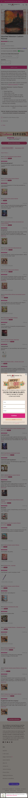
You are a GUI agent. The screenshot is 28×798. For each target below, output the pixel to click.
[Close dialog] (26, 374)
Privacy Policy (16, 423)
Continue (14, 415)
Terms (18, 423)
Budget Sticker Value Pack (12, 795)
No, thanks (13, 419)
